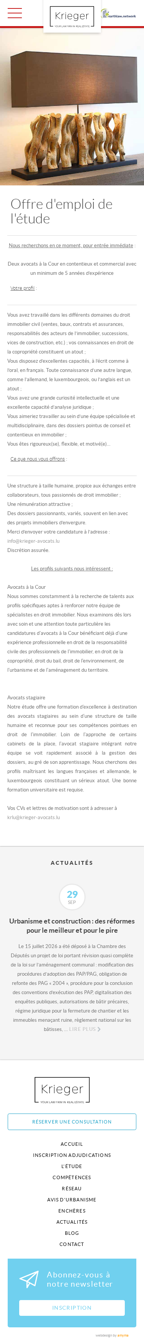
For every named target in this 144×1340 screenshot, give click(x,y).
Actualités (72, 1221)
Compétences (72, 1177)
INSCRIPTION (72, 1308)
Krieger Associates (70, 1090)
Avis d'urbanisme (71, 1199)
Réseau (72, 1188)
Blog (72, 1233)
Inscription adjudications (72, 1155)
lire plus (82, 1029)
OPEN (15, 13)
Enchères (72, 1210)
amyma (123, 1335)
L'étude (71, 1166)
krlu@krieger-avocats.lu (33, 817)
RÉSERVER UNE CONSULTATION (72, 1121)
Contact (72, 1244)
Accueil (72, 1144)
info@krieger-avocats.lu (33, 541)
